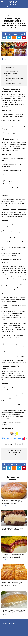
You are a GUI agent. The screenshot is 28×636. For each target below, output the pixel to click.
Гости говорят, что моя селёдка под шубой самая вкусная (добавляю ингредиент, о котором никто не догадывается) (13, 556)
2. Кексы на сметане (11, 76)
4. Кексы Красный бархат (13, 81)
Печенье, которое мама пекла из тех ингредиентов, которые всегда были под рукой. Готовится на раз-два (13, 584)
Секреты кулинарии (14, 3)
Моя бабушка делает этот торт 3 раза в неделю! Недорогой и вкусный (12, 529)
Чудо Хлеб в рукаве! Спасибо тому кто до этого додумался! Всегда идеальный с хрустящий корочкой (13, 611)
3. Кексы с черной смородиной (14, 78)
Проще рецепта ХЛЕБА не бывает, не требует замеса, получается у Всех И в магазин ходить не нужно (12, 502)
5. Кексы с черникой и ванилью (15, 83)
